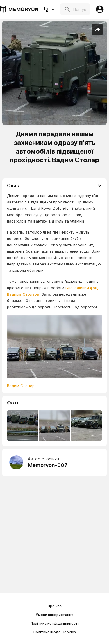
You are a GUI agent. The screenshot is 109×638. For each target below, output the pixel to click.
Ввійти (99, 9)
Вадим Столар (21, 385)
